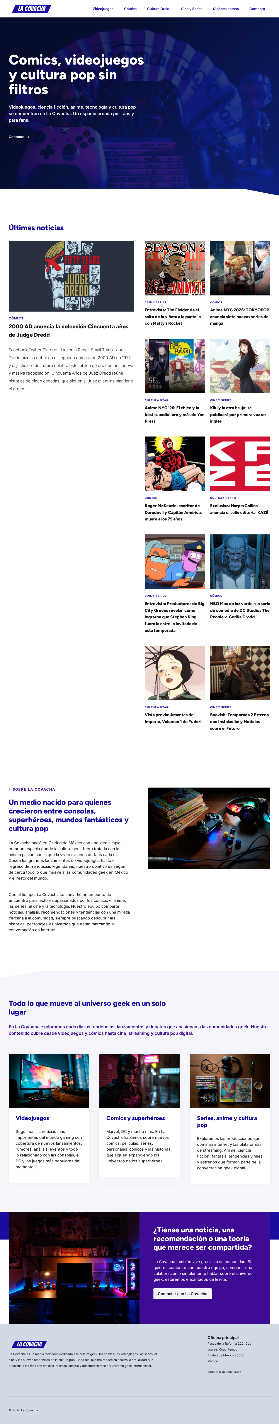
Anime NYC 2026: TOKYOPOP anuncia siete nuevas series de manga (239, 316)
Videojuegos (103, 9)
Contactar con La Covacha (182, 1293)
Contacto (257, 9)
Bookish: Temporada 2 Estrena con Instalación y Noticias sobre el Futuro (239, 721)
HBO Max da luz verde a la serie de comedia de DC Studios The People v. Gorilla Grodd (240, 610)
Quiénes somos (226, 9)
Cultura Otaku (158, 9)
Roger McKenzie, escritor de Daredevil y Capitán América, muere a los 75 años (173, 512)
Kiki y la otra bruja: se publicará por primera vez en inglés (238, 414)
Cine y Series (191, 9)
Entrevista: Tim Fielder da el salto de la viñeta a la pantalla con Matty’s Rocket (173, 316)
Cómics (130, 9)
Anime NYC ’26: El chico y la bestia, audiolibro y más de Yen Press (174, 414)
